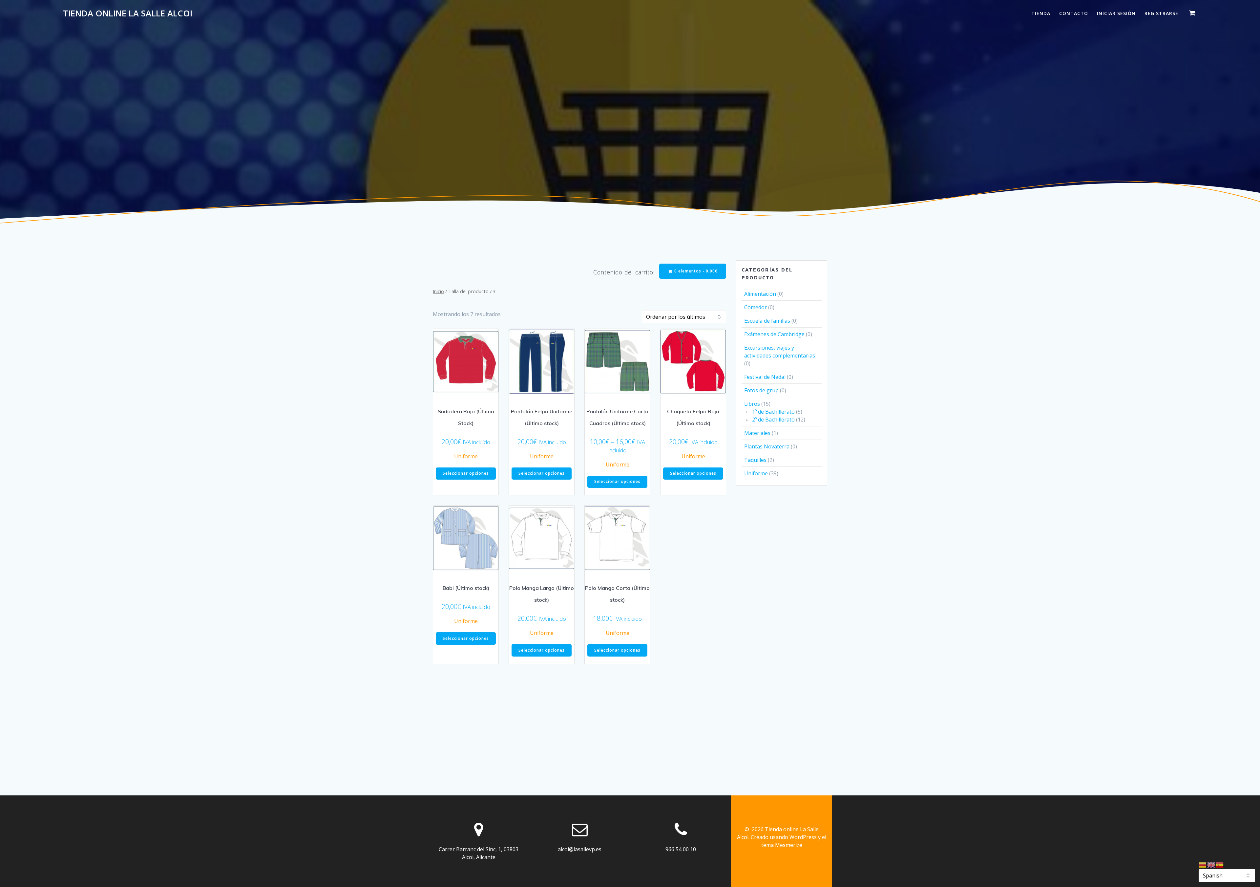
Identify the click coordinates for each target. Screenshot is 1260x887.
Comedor (755, 307)
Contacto (1073, 13)
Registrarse (1161, 13)
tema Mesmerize (781, 845)
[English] (1211, 864)
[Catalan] (1203, 864)
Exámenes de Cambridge (774, 334)
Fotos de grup (761, 390)
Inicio (438, 291)
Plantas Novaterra (766, 446)
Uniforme (466, 456)
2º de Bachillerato (773, 419)
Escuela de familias (767, 320)
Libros (752, 403)
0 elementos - (695, 271)
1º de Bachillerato (773, 411)
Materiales (757, 433)
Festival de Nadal (765, 376)
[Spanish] (1220, 864)
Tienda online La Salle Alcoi (127, 13)
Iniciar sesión (1116, 13)
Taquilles (755, 460)
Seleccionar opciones (466, 473)
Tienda (1040, 13)
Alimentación (760, 293)
